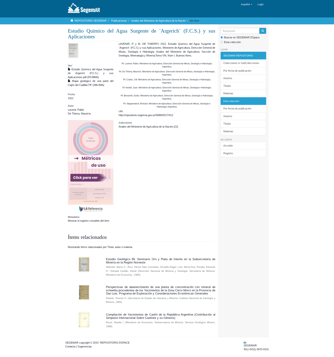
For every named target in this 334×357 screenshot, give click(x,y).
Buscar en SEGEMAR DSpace (242, 37)
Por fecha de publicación (237, 70)
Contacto (70, 346)
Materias (228, 93)
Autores (227, 78)
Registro (228, 153)
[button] (246, 4)
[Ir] (262, 31)
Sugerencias (85, 346)
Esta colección (232, 42)
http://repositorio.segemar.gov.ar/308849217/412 (146, 115)
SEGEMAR (71, 342)
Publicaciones (119, 20)
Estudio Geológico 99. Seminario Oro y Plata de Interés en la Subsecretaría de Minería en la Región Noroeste (160, 261)
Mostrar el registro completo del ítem (88, 220)
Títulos (227, 85)
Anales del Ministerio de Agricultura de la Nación (158, 20)
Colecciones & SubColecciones (241, 63)
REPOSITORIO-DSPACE (115, 342)
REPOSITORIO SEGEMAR (90, 20)
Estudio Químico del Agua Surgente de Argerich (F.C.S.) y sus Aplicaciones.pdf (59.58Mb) (90, 73)
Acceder (228, 145)
